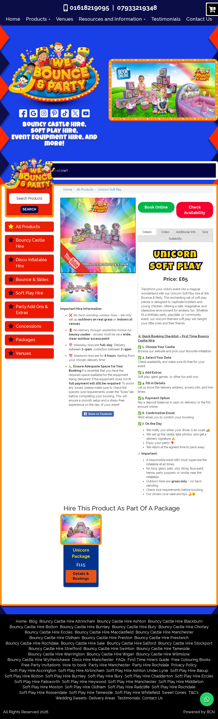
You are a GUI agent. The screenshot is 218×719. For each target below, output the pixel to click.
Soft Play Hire (29, 293)
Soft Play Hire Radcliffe (129, 687)
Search (29, 209)
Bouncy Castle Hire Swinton (108, 648)
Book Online (156, 207)
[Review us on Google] (33, 113)
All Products (28, 226)
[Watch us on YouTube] (86, 113)
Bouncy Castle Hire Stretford (55, 648)
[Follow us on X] (75, 113)
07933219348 (137, 7)
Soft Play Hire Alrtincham (81, 670)
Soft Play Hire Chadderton (149, 676)
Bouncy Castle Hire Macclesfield (104, 632)
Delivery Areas (102, 698)
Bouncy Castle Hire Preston (107, 637)
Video (165, 232)
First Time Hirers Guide (148, 659)
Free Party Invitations (40, 665)
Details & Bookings (81, 576)
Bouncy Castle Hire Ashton (121, 621)
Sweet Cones (174, 692)
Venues (64, 19)
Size (205, 232)
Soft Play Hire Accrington (33, 670)
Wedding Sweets (71, 698)
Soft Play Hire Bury (105, 676)
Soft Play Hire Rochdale (173, 687)
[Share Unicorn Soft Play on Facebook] (98, 413)
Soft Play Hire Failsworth (37, 681)
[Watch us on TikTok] (65, 113)
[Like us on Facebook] (23, 113)
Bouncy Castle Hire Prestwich (161, 637)
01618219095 (89, 7)
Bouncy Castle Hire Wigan (110, 654)
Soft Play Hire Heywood (84, 681)
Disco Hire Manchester (93, 659)
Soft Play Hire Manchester (132, 681)
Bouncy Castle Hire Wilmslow (163, 654)
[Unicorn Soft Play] (98, 235)
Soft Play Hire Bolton (24, 676)
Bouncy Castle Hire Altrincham (67, 621)
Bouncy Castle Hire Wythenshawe (38, 659)
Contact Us (199, 19)
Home (13, 19)
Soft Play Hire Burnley (65, 676)
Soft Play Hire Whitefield (137, 692)
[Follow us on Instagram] (44, 113)
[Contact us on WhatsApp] (207, 699)
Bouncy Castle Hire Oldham (54, 637)
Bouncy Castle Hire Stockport (185, 643)
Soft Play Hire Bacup (189, 670)
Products (37, 19)
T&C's (193, 692)
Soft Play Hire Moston (43, 687)
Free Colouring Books (191, 659)
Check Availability (194, 210)
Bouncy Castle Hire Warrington (56, 654)
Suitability (175, 238)
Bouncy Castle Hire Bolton (34, 627)
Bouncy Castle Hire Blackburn (175, 621)
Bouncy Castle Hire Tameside (163, 648)
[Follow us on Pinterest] (54, 113)
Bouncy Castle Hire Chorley (183, 627)
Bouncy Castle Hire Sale (83, 643)
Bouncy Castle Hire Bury (134, 627)
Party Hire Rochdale (150, 665)
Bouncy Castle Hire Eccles (49, 632)
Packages (25, 339)
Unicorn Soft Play (110, 189)
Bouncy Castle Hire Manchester (165, 632)
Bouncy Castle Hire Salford (131, 643)
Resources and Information (111, 19)
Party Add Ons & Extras (32, 309)
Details (147, 232)
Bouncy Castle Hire (30, 243)
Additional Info (186, 232)
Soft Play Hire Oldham (85, 687)
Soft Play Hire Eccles (194, 676)
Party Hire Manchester (109, 665)
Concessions (28, 326)
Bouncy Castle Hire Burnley (85, 627)
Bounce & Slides (32, 279)
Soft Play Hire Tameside (91, 692)
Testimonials (166, 19)
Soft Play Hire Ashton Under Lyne (137, 670)
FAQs (120, 659)
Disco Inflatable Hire (31, 262)
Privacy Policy (184, 665)
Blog (33, 621)
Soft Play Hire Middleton (181, 681)
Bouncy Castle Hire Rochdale (32, 643)
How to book (74, 665)
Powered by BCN (199, 712)
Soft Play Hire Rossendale (43, 692)
